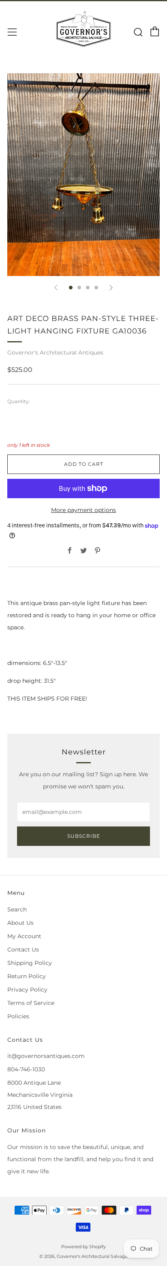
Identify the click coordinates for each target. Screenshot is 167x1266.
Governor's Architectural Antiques (55, 352)
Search (17, 909)
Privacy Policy (27, 989)
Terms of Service (30, 1003)
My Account (24, 936)
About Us (20, 922)
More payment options (83, 510)
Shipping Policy (29, 962)
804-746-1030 (26, 1069)
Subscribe (83, 836)
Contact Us (23, 949)
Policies (18, 1016)
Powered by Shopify (83, 1246)
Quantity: (18, 401)
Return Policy (26, 976)
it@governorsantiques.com (46, 1056)
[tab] (71, 287)
